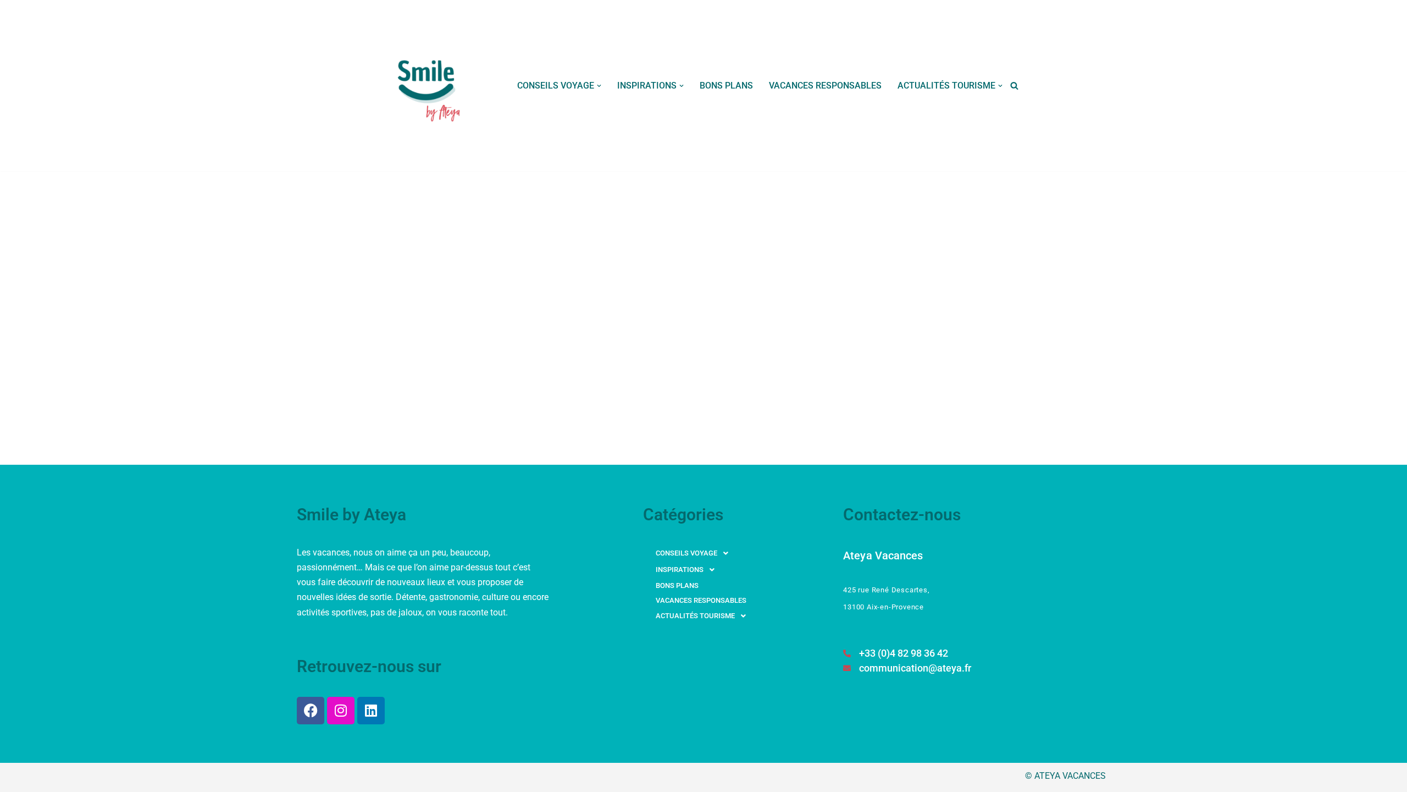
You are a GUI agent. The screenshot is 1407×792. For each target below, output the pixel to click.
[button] (599, 86)
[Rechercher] (1014, 85)
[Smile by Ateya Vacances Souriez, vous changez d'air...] (430, 85)
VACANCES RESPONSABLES (825, 85)
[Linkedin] (371, 710)
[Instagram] (340, 710)
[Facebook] (310, 710)
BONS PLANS (726, 85)
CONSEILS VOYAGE (686, 553)
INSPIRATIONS (680, 569)
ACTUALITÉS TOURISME (695, 616)
